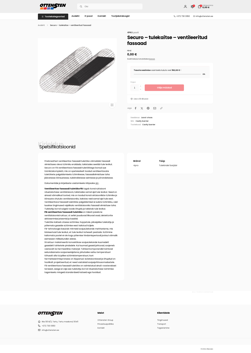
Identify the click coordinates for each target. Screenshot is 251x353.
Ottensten (209, 349)
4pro (135, 165)
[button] (205, 6)
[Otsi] (81, 6)
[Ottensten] (50, 315)
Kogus (133, 82)
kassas (152, 59)
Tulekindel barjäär (168, 165)
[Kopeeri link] (161, 108)
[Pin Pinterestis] (148, 108)
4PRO (133, 32)
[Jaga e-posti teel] (154, 108)
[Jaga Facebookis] (135, 108)
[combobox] (109, 6)
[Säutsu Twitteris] (142, 108)
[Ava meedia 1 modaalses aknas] (77, 70)
